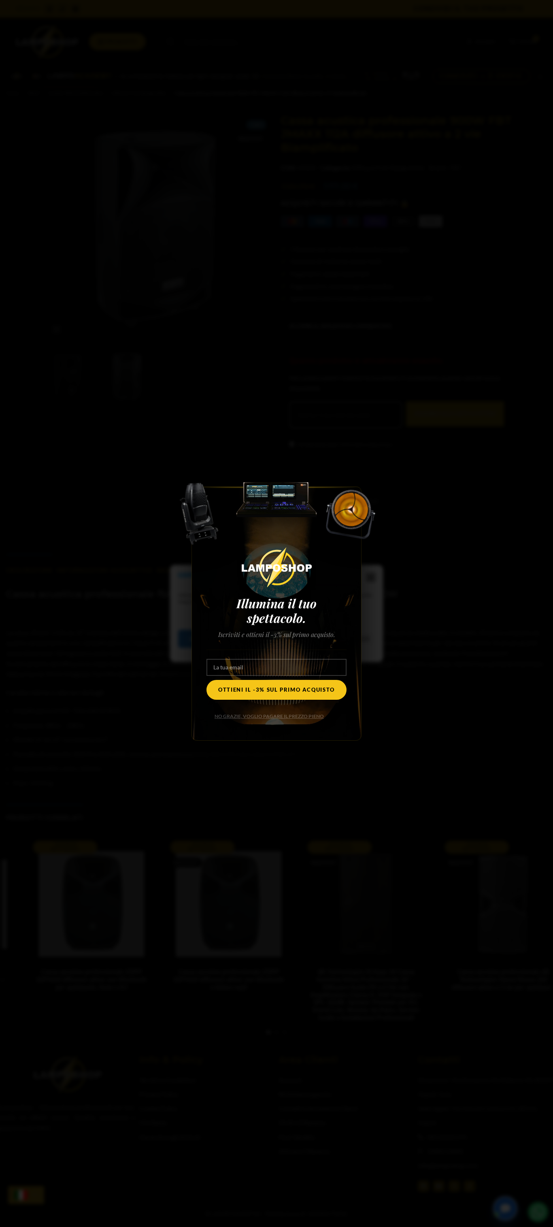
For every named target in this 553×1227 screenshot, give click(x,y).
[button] (371, 577)
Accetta (202, 638)
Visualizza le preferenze (329, 638)
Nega (256, 638)
